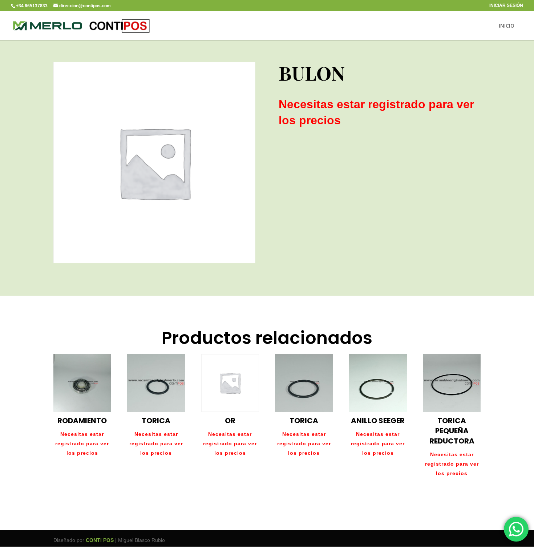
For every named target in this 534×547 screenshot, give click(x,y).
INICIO (506, 26)
